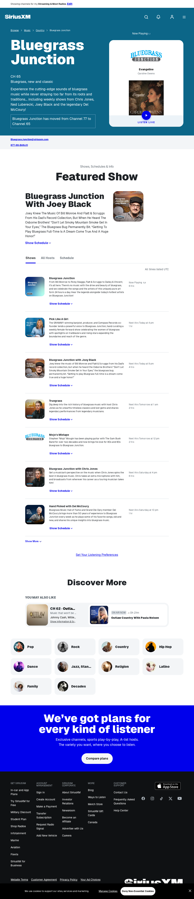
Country (40, 30)
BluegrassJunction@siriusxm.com (29, 139)
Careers (66, 835)
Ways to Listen (97, 797)
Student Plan (18, 819)
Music (27, 30)
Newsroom (68, 810)
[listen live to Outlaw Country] (37, 615)
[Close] (190, 891)
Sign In (40, 792)
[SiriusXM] (18, 17)
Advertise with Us (72, 828)
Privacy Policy (68, 879)
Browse (15, 30)
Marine (15, 840)
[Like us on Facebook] (143, 800)
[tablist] (97, 258)
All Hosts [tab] (48, 258)
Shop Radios (18, 826)
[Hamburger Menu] (184, 17)
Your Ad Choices (90, 879)
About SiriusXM (71, 792)
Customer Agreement (44, 879)
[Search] (146, 17)
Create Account (45, 799)
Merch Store (95, 804)
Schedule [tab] (67, 258)
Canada (92, 822)
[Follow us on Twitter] (170, 800)
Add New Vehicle (46, 835)
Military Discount (21, 812)
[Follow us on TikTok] (161, 800)
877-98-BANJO (19, 145)
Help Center (121, 810)
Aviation (15, 847)
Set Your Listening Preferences (97, 555)
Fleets (14, 854)
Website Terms (19, 879)
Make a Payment (46, 806)
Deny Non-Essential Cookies (138, 891)
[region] (97, 891)
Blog (91, 790)
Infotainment (18, 833)
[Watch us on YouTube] (179, 800)
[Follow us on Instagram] (152, 800)
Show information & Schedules (63, 621)
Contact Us (120, 792)
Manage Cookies (108, 891)
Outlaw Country (69, 609)
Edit (69, 4)
